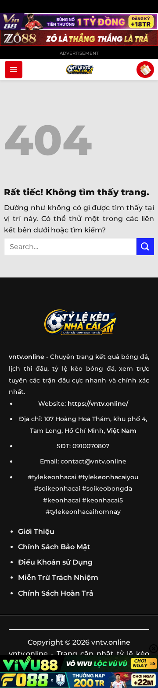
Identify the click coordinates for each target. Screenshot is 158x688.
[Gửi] (145, 246)
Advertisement (79, 53)
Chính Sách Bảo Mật (54, 547)
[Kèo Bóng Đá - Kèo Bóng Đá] (79, 69)
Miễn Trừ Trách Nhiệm (58, 577)
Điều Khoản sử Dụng (55, 562)
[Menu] (13, 69)
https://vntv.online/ (98, 403)
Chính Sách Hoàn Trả (55, 593)
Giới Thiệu (36, 531)
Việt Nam (121, 431)
